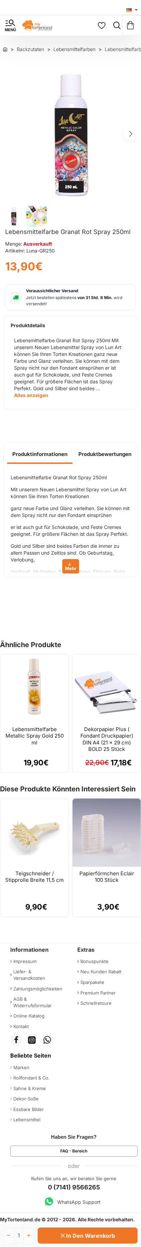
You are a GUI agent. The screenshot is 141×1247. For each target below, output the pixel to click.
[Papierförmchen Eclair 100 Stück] (107, 833)
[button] (10, 133)
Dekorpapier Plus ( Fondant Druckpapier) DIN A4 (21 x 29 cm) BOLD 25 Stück (106, 739)
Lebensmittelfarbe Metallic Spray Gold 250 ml (34, 736)
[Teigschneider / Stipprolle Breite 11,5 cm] (34, 833)
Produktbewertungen (104, 454)
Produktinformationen (39, 454)
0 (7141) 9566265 (74, 1187)
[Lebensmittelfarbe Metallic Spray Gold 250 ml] (34, 688)
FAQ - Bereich (73, 1150)
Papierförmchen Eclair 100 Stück (106, 877)
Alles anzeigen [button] (31, 395)
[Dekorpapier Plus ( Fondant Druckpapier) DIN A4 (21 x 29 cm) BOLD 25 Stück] (107, 688)
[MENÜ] (10, 25)
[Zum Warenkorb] (131, 25)
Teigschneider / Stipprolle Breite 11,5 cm (34, 877)
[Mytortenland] (5, 49)
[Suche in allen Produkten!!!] (115, 25)
